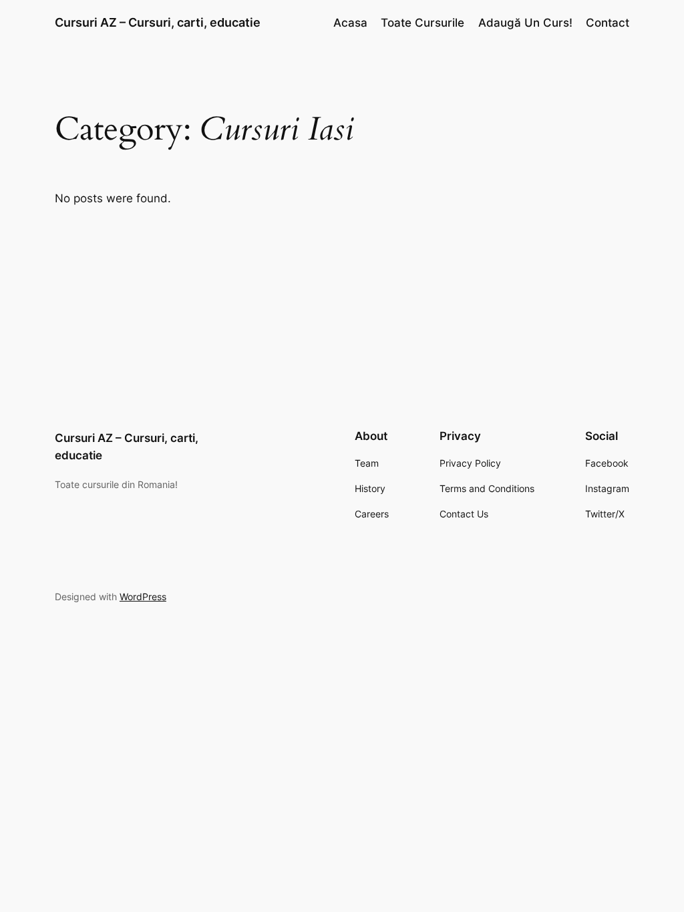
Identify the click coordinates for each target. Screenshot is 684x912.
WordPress (143, 596)
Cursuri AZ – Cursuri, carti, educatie (158, 22)
